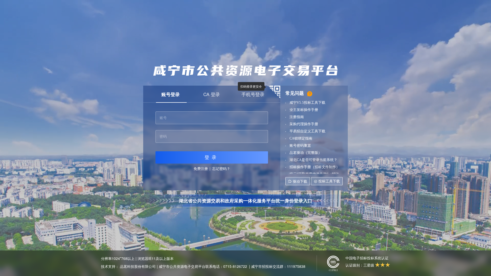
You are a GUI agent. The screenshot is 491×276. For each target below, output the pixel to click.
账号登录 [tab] (170, 94)
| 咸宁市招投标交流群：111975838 (277, 266)
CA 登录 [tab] (211, 94)
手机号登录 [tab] (252, 94)
